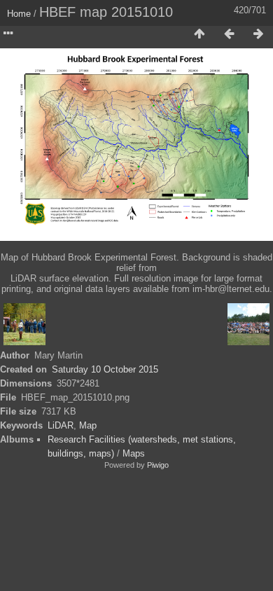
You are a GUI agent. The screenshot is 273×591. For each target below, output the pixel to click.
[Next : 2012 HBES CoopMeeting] (258, 34)
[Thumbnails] (199, 34)
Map (88, 425)
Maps (133, 453)
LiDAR (61, 425)
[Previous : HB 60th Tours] (229, 34)
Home (19, 13)
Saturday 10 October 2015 (105, 369)
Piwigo (158, 465)
